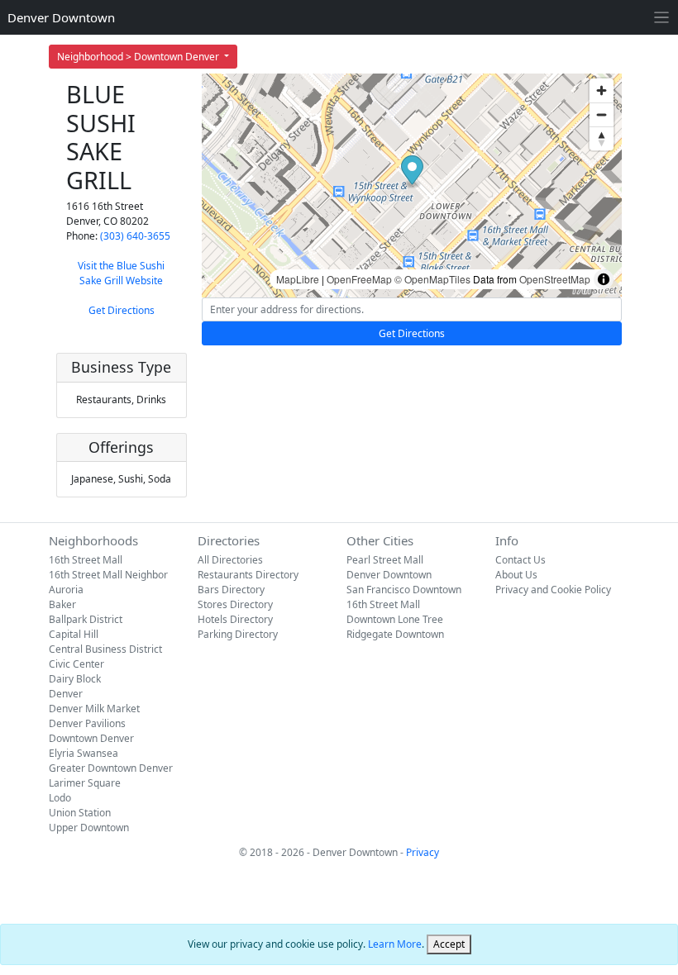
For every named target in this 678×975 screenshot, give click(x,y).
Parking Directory (238, 634)
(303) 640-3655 (135, 236)
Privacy (422, 852)
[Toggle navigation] (661, 17)
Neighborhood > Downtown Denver (139, 57)
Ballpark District (85, 619)
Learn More (395, 944)
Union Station (80, 813)
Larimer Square (85, 783)
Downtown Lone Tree (394, 619)
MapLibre (297, 279)
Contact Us (520, 560)
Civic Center (76, 664)
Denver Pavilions (87, 723)
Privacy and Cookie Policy (553, 590)
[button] (412, 172)
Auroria (66, 590)
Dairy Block (75, 679)
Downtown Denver (91, 738)
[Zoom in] (602, 90)
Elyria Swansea (83, 753)
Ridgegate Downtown (395, 634)
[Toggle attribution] (604, 279)
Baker (62, 604)
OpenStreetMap (554, 279)
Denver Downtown (61, 17)
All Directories (230, 560)
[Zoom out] (602, 114)
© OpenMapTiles (432, 279)
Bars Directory (231, 590)
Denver (66, 694)
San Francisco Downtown (403, 590)
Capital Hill (73, 634)
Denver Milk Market (94, 709)
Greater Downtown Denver (111, 768)
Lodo (60, 798)
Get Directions (121, 310)
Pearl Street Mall (384, 560)
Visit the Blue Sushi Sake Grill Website (121, 273)
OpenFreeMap (359, 279)
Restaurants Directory (248, 575)
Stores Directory (235, 604)
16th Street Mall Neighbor (108, 575)
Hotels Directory (235, 619)
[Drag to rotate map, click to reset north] (602, 138)
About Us (516, 575)
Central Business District (105, 649)
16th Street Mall (85, 560)
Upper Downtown (89, 827)
